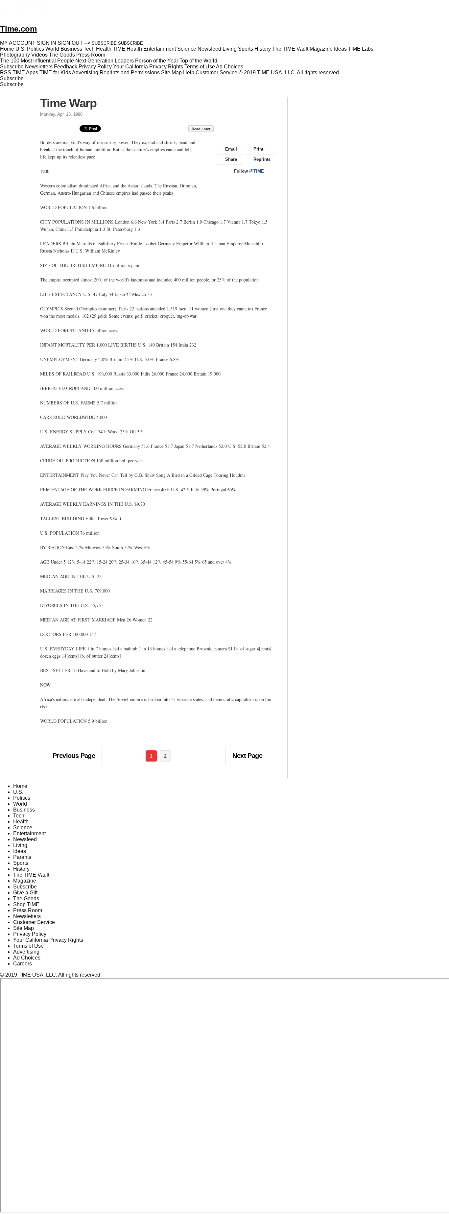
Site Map (171, 72)
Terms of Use (199, 66)
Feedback (65, 66)
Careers (22, 963)
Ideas (19, 851)
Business (24, 810)
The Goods (26, 898)
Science (22, 827)
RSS (5, 72)
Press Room (27, 910)
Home (20, 786)
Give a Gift (25, 892)
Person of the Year (156, 60)
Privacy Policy (95, 66)
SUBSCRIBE (104, 43)
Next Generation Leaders (104, 60)
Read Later (201, 129)
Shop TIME (26, 904)
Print (258, 149)
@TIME (256, 171)
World (20, 804)
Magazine (24, 881)
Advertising (85, 72)
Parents (22, 857)
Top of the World (198, 60)
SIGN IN (46, 43)
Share (231, 159)
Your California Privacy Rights (148, 66)
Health (21, 821)
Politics (21, 798)
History (21, 869)
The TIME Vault (31, 875)
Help (188, 72)
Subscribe (12, 66)
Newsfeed (25, 839)
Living (20, 845)
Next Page (247, 755)
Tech (18, 815)
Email (231, 149)
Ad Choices (230, 66)
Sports (20, 863)
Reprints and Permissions (130, 72)
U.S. (18, 792)
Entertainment (29, 833)
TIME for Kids (55, 72)
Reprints (262, 159)
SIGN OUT (70, 43)
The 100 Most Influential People (37, 60)
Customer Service (216, 72)
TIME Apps (25, 72)
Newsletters (39, 66)
